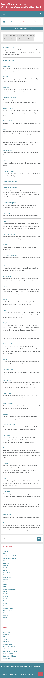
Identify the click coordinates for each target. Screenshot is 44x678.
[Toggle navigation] (4, 14)
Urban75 (5, 478)
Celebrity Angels (8, 108)
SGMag (5, 414)
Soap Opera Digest (9, 424)
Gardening (6, 582)
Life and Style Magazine (10, 255)
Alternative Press (8, 60)
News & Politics (8, 608)
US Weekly (6, 491)
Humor (5, 591)
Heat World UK (7, 213)
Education (6, 572)
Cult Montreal (7, 150)
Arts (4, 553)
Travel (5, 622)
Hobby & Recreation (9, 589)
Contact (23, 674)
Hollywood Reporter (9, 234)
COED (5, 139)
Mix (4, 265)
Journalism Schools (9, 656)
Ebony (5, 160)
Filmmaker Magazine (9, 203)
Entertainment (7, 575)
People (5, 323)
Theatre (12, 39)
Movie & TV (7, 601)
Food (5, 568)
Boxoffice (6, 87)
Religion (5, 613)
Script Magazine (8, 403)
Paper (5, 299)
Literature (6, 596)
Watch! (5, 523)
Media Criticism (8, 653)
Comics (12, 35)
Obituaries (6, 658)
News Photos (7, 644)
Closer (5, 129)
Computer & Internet (9, 558)
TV (19, 39)
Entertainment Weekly (10, 181)
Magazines (14, 22)
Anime (6, 35)
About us (4, 674)
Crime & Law (7, 570)
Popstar (5, 336)
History (5, 587)
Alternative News (8, 649)
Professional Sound (9, 344)
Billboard (5, 76)
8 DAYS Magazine (9, 47)
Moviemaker (7, 276)
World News (7, 632)
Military (5, 598)
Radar (5, 359)
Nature (5, 606)
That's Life (6, 435)
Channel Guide (8, 121)
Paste (5, 310)
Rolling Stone (7, 393)
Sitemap (30, 674)
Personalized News (9, 646)
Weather (6, 642)
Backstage (6, 66)
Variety (5, 502)
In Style (5, 244)
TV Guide (6, 463)
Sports (5, 617)
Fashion (5, 565)
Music (5, 603)
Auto (4, 560)
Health (5, 584)
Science (5, 615)
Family (5, 579)
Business (6, 563)
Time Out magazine (9, 448)
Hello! (5, 221)
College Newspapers (10, 651)
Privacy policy (13, 674)
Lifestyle (6, 594)
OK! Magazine (7, 287)
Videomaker (7, 515)
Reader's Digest (8, 370)
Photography (7, 610)
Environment (7, 577)
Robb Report (7, 380)
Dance (6, 39)
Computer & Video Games (25, 35)
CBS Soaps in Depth (9, 97)
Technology (7, 620)
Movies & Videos (27, 39)
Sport (5, 639)
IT (4, 637)
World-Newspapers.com (13, 4)
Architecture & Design (10, 556)
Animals (5, 551)
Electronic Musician (9, 171)
